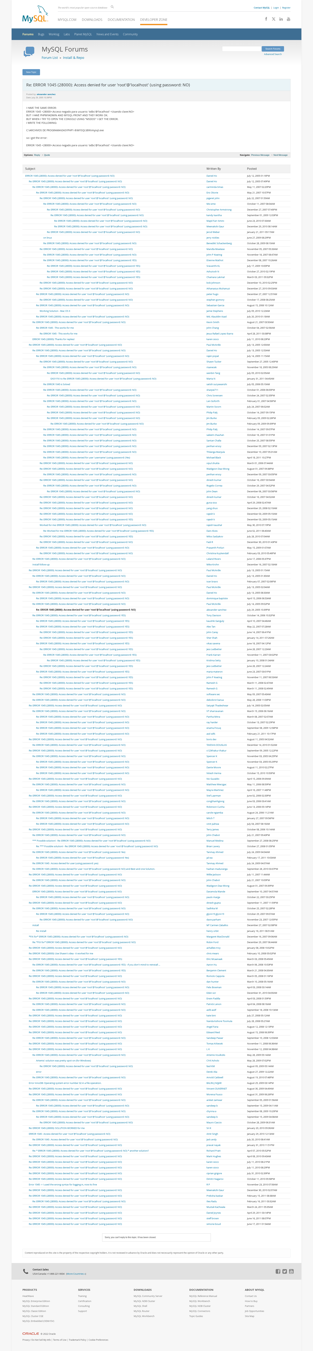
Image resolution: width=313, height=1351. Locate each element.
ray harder (212, 722)
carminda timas (214, 187)
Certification (84, 1301)
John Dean (212, 491)
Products (29, 1290)
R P (208, 1184)
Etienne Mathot (214, 260)
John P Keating (214, 254)
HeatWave (28, 1296)
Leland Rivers (213, 558)
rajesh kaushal (214, 525)
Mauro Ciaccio (214, 1122)
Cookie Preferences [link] (98, 1340)
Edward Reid (213, 1032)
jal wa (209, 857)
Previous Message (260, 155)
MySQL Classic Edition (34, 1311)
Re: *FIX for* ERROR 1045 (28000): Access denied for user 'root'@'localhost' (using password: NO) (84, 942)
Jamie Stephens (214, 311)
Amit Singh (212, 1133)
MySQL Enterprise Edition (36, 1301)
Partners (249, 1306)
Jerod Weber (213, 232)
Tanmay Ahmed (214, 852)
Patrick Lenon (213, 1004)
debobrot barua (215, 699)
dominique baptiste (217, 598)
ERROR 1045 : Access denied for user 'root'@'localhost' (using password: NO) (69, 1133)
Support (82, 1311)
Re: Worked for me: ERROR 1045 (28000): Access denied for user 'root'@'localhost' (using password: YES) (98, 530)
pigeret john (213, 198)
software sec (213, 694)
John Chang (212, 327)
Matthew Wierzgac (216, 784)
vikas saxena (213, 643)
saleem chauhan (215, 435)
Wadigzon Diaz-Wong (217, 468)
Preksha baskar (214, 1195)
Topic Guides (196, 1316)
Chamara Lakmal (215, 277)
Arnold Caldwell (214, 1077)
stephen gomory (215, 299)
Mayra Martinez (215, 790)
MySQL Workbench (144, 1316)
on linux (47, 237)
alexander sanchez (216, 609)
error (38, 1071)
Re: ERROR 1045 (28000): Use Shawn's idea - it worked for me (61, 953)
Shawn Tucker (213, 361)
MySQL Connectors (199, 1311)
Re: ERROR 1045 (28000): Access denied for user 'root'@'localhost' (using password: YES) (90, 260)
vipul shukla (212, 463)
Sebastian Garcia (215, 305)
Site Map (249, 1316)
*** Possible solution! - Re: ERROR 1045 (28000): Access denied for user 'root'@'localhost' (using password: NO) (91, 840)
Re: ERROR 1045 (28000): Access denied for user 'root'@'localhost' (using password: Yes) (78, 852)
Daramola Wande (215, 891)
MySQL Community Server (148, 1296)
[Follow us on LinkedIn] (279, 20)
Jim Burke (211, 418)
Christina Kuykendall (217, 553)
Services (84, 1290)
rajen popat (212, 356)
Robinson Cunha (215, 806)
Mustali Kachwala (215, 1207)
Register (286, 7)
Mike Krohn (212, 564)
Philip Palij (211, 412)
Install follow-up (41, 564)
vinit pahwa (212, 823)
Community (130, 34)
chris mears (212, 953)
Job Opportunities (254, 1311)
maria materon (214, 671)
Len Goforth (213, 401)
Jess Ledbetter (214, 649)
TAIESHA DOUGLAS (216, 745)
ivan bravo (212, 581)
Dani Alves (212, 530)
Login (276, 7)
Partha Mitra (213, 716)
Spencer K (211, 756)
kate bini (211, 1015)
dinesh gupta (213, 902)
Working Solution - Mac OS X (55, 311)
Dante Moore (213, 767)
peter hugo (212, 294)
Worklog (54, 34)
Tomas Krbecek (214, 1043)
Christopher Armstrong (218, 209)
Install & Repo (73, 57)
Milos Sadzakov (214, 536)
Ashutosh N (212, 271)
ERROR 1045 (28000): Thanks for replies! (53, 339)
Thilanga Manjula (215, 452)
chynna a (211, 1111)
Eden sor (211, 992)
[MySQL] (35, 15)
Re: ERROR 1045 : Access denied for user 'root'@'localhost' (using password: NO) (75, 1139)
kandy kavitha (214, 215)
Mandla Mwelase (215, 249)
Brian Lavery (213, 846)
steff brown (212, 1218)
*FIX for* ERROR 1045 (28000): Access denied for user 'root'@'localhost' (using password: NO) (78, 936)
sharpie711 (212, 389)
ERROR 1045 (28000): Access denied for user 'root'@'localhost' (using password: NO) (69, 175)
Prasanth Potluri (215, 547)
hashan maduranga (217, 869)
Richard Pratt (213, 1150)
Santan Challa (213, 440)
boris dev (211, 739)
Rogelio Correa (214, 485)
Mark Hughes (213, 1156)
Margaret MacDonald (217, 936)
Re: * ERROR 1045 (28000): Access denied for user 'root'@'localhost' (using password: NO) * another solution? (90, 1150)
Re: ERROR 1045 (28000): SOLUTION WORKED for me (57, 1128)
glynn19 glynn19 (215, 914)
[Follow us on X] (272, 20)
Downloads (92, 19)
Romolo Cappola (215, 976)
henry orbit (212, 931)
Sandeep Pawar (214, 1038)
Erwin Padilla (213, 998)
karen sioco (212, 339)
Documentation (121, 19)
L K (208, 1049)
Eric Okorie (212, 192)
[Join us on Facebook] (265, 20)
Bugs (41, 34)
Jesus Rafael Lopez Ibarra (219, 333)
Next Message (281, 155)
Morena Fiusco (214, 1094)
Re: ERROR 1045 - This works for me (55, 327)
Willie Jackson (213, 874)
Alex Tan (210, 626)
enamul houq (213, 728)
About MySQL (254, 1290)
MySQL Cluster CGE (32, 1316)
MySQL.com (67, 19)
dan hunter (212, 981)
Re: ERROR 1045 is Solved (56, 384)
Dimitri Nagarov (215, 1179)
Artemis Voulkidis (215, 1055)
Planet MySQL (83, 34)
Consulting (84, 1306)
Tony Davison (213, 615)
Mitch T (210, 818)
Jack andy (211, 1139)
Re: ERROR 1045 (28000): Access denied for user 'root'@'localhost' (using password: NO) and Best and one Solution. (93, 869)
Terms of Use (59, 1340)
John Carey (212, 632)
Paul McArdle (213, 344)
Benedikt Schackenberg (219, 243)
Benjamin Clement (216, 970)
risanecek (211, 367)
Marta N (210, 378)
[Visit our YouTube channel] (287, 20)
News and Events (107, 34)
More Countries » (76, 1273)
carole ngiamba (214, 812)
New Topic (31, 72)
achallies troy (213, 947)
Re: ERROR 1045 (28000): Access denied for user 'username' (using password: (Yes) (86, 457)
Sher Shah (211, 637)
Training (82, 1296)
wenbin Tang (213, 373)
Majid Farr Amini (215, 220)
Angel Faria (212, 1026)
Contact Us (251, 1296)
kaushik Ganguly (215, 621)
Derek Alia (211, 1071)
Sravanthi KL (213, 265)
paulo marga (213, 897)
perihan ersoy (213, 446)
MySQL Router (141, 1311)
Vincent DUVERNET (216, 1088)
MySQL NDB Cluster (144, 1301)
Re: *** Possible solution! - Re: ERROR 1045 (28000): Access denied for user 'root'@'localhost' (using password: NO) (97, 846)
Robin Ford (212, 942)
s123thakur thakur (216, 750)
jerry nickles (212, 237)
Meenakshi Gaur (215, 226)
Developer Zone (153, 19)
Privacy (26, 1340)
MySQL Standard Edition (35, 1306)
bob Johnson (213, 282)
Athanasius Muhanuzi (218, 288)
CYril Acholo (212, 1060)
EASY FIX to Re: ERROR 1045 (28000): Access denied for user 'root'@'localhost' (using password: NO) (103, 378)
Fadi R (209, 542)
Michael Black (213, 457)
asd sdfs (210, 733)
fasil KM (210, 1066)
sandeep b (212, 1105)
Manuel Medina (214, 840)
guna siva (211, 502)
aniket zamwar (214, 1100)
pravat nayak (213, 1145)
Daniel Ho (211, 175)
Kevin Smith (212, 322)
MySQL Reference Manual (203, 1296)
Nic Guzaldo (212, 778)
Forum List (50, 57)
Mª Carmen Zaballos (217, 925)
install (35, 925)
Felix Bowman (214, 987)
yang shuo (212, 508)
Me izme (211, 203)
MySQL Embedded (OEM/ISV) (38, 1321)
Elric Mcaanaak (214, 959)
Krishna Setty (213, 660)
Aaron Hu (211, 964)
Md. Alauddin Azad (216, 316)
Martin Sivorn (213, 406)
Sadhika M (212, 908)
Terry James (212, 829)
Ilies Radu (211, 1201)
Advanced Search (273, 54)
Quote (47, 155)
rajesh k (210, 513)
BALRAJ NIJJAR (214, 1083)
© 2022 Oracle (48, 1333)
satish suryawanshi (216, 384)
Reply (37, 155)
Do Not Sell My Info (41, 1340)
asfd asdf (211, 1009)
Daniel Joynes (213, 1212)
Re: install (41, 931)
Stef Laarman (213, 795)
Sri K (208, 1128)
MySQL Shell (140, 1306)
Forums (28, 34)
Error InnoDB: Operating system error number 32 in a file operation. (65, 1083)
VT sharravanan (214, 711)
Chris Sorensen (214, 395)
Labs (67, 34)
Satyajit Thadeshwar (217, 705)
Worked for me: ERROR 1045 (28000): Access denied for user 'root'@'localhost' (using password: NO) (93, 525)
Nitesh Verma (213, 773)
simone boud (213, 1224)
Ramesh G (211, 682)
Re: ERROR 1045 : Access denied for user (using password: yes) (65, 863)
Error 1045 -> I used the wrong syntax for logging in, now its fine (63, 1184)
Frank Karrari (213, 654)
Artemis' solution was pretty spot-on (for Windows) (63, 1060)
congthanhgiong (215, 801)
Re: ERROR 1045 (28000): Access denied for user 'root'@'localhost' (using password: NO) (75, 181)
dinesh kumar (213, 480)
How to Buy (251, 1301)
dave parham (213, 919)
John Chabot (213, 835)
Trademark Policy (77, 1340)
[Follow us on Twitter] (284, 1273)
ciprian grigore (214, 1173)
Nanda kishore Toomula (219, 1021)
